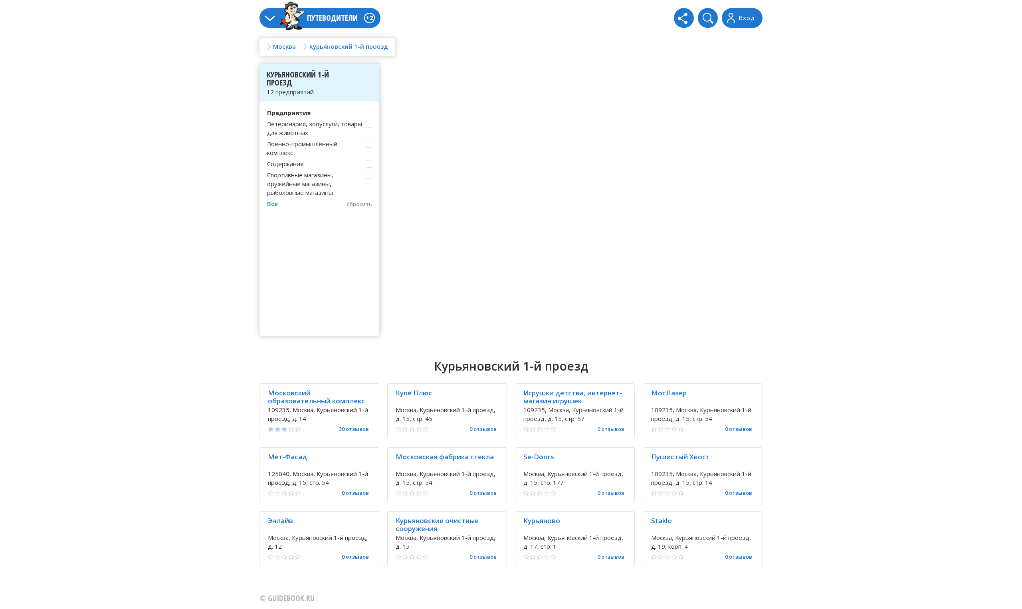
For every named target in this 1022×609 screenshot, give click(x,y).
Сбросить (359, 204)
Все (272, 203)
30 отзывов (354, 429)
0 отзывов (483, 429)
